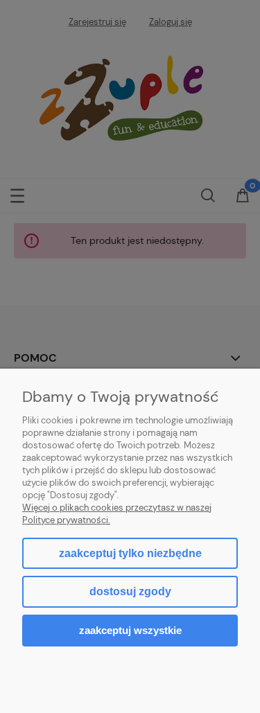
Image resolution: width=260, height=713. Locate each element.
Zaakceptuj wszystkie (130, 630)
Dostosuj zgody (130, 591)
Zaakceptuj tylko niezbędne (130, 553)
